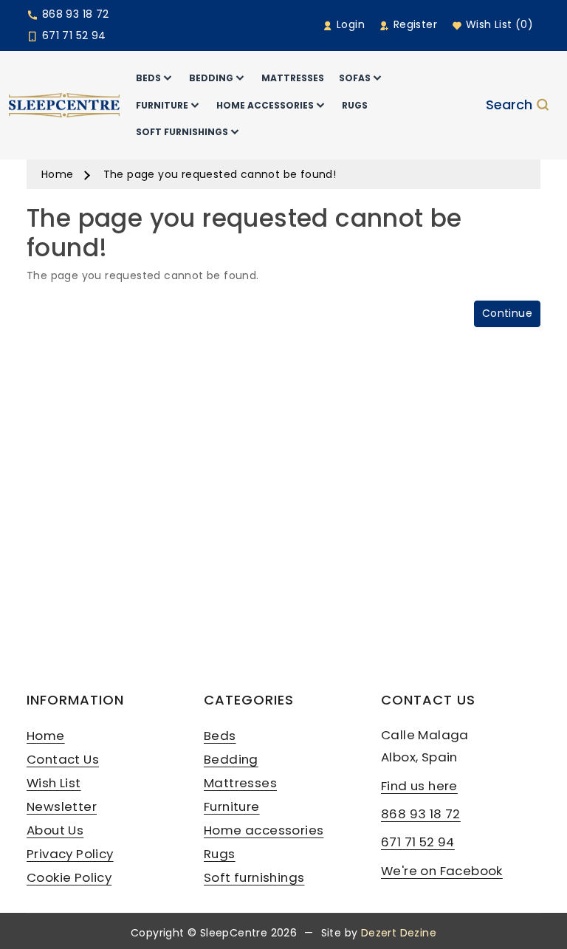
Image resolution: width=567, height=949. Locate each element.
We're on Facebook (442, 871)
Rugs (220, 854)
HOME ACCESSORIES (265, 105)
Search (509, 105)
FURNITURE (162, 105)
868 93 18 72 (73, 14)
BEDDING (211, 78)
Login (349, 24)
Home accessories (263, 830)
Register (413, 24)
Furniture (232, 806)
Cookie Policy (69, 877)
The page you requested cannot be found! (220, 174)
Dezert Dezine (398, 932)
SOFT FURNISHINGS (182, 132)
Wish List (54, 783)
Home (57, 174)
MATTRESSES (292, 78)
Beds (220, 735)
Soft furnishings (254, 877)
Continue (507, 313)
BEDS (148, 78)
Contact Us (63, 759)
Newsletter (62, 806)
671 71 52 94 (72, 35)
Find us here (419, 786)
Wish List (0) (497, 24)
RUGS (355, 105)
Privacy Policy (70, 854)
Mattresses (240, 783)
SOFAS (355, 78)
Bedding (231, 759)
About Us (55, 830)
